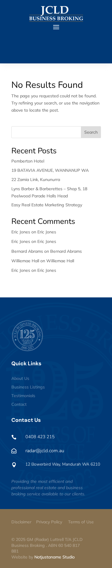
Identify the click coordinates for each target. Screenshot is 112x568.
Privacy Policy (49, 522)
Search (91, 132)
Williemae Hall (60, 260)
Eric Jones (46, 232)
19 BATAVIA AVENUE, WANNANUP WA (50, 170)
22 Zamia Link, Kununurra (35, 179)
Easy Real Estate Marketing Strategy (46, 204)
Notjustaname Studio (54, 557)
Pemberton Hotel (27, 161)
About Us (20, 378)
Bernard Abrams (66, 251)
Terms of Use (81, 522)
